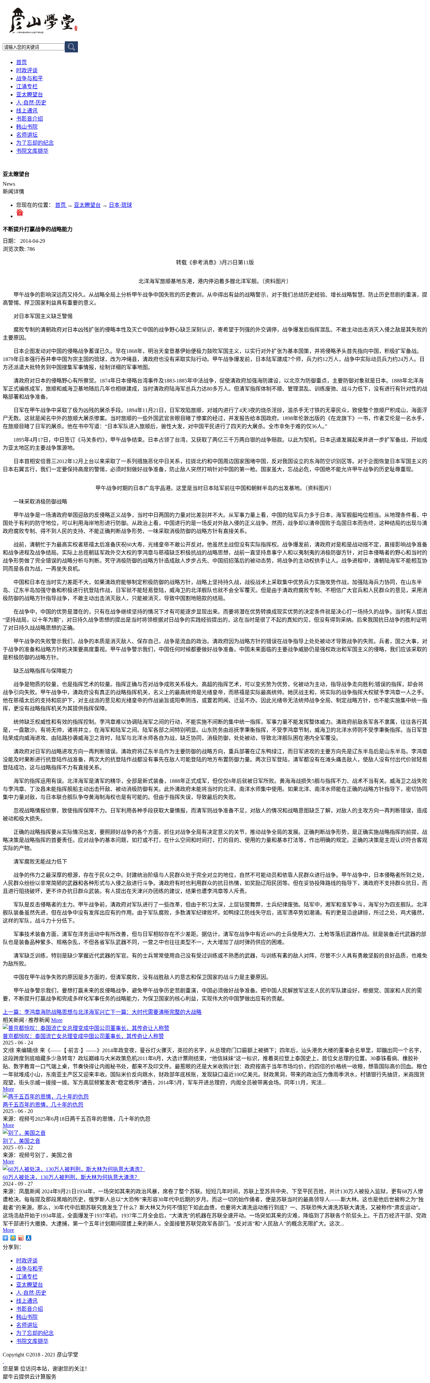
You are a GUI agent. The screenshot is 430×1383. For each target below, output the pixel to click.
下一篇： (156, 1012)
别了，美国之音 (21, 1141)
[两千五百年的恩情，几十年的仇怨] (46, 1097)
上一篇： (56, 1012)
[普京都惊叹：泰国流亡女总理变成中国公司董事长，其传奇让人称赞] (86, 1028)
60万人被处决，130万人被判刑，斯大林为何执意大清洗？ (71, 1177)
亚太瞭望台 (87, 205)
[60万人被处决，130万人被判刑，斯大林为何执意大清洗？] (74, 1169)
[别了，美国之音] (24, 1133)
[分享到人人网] (29, 1238)
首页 (21, 62)
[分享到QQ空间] (13, 1238)
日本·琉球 (120, 205)
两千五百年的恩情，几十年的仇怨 (43, 1105)
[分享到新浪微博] (21, 1238)
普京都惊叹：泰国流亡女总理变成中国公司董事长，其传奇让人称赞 (83, 1036)
